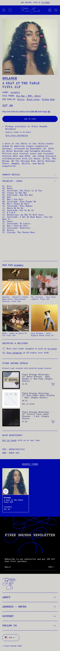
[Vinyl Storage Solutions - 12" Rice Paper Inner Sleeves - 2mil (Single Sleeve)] (11, 399)
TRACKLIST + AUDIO (12, 181)
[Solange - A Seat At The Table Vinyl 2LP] (15, 481)
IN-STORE (43, 2)
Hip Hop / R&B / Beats (28, 96)
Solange (9, 78)
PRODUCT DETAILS (11, 175)
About (6, 597)
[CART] (56, 10)
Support (8, 616)
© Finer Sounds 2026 (12, 646)
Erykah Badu (48, 99)
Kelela (20, 99)
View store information (16, 135)
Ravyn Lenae (33, 99)
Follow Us (9, 625)
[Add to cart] (5, 491)
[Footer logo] (9, 584)
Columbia (15, 92)
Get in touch (9, 440)
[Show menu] (4, 10)
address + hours (14, 606)
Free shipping (14, 353)
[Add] (53, 384)
